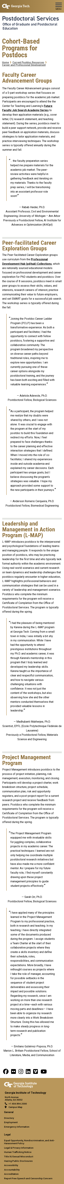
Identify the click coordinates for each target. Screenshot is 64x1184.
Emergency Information (16, 1126)
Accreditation (11, 1174)
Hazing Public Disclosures (18, 1161)
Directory (9, 1118)
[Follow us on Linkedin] (28, 1072)
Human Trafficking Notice (17, 1152)
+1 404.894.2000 (18, 1103)
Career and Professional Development (24, 65)
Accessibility (11, 1165)
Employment (11, 1122)
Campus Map (15, 1107)
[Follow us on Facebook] (6, 1072)
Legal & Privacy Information (18, 1147)
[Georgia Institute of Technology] (16, 4)
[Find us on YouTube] (44, 1072)
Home (5, 62)
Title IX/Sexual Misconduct (18, 1156)
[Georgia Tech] (20, 1084)
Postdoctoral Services (30, 18)
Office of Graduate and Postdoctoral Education (30, 26)
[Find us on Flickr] (13, 1072)
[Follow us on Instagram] (20, 1072)
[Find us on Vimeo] (35, 1072)
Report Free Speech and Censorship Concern (28, 1178)
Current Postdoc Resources (28, 62)
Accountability (12, 1169)
